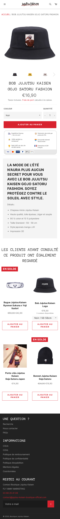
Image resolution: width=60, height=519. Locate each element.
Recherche (8, 424)
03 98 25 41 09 (10, 493)
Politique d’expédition (13, 463)
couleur (8, 109)
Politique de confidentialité (15, 458)
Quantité (47, 109)
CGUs (5, 446)
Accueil (5, 14)
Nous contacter (10, 428)
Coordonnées (9, 471)
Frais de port (28, 100)
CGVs (5, 450)
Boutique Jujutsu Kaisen (19, 516)
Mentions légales (11, 467)
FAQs (5, 432)
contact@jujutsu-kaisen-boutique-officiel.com (24, 497)
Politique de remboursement (16, 454)
